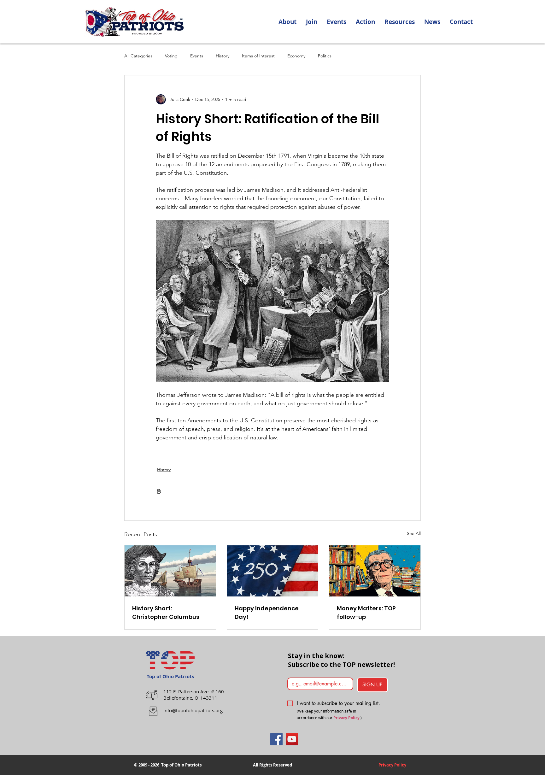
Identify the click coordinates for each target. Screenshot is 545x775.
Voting (171, 56)
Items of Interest (258, 56)
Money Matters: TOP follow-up (366, 612)
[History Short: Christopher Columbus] (170, 570)
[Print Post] (159, 491)
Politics (324, 56)
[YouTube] (292, 739)
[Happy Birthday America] (272, 570)
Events (196, 56)
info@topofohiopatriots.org (193, 710)
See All (414, 533)
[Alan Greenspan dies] (374, 570)
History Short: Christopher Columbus (165, 612)
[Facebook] (276, 739)
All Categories (138, 56)
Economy (296, 56)
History (222, 56)
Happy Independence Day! (267, 612)
